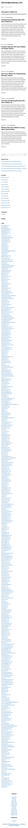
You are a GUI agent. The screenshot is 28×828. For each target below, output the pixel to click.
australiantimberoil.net (5, 314)
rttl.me (2, 776)
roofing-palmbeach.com (6, 332)
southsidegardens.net (5, 708)
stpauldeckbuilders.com (6, 663)
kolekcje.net (3, 410)
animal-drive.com (4, 606)
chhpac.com (3, 772)
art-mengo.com (4, 526)
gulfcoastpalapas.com (5, 615)
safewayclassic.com (5, 258)
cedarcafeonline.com (5, 238)
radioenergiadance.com (6, 288)
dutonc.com (3, 530)
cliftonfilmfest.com (5, 338)
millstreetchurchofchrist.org (7, 745)
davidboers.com (4, 627)
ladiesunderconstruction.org (7, 311)
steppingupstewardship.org (7, 684)
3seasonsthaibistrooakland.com (7, 417)
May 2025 (3, 193)
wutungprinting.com (5, 544)
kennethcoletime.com (5, 517)
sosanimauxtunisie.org (6, 283)
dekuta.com (3, 693)
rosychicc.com (4, 432)
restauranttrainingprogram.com (7, 398)
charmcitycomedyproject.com (7, 504)
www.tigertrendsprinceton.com (7, 644)
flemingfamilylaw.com (5, 761)
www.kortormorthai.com (6, 657)
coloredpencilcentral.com (6, 337)
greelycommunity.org (5, 492)
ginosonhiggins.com (5, 542)
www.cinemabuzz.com (6, 694)
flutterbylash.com (4, 751)
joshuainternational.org (6, 639)
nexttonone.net (4, 636)
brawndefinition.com (5, 472)
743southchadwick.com (6, 329)
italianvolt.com (4, 355)
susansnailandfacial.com (6, 641)
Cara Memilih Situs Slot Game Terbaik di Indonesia (11, 161)
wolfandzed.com (4, 691)
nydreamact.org (4, 268)
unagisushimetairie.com (6, 270)
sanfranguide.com (5, 451)
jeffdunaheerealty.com (5, 649)
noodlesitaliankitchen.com (6, 267)
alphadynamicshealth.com (6, 749)
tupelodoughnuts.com (5, 370)
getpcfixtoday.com (5, 273)
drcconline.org (4, 583)
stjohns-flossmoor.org (5, 560)
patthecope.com (4, 599)
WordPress (11, 825)
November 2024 (4, 207)
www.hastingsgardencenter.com (8, 705)
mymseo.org (3, 770)
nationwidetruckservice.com (7, 571)
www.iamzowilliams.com (6, 703)
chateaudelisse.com (5, 294)
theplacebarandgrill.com (6, 584)
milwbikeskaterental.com (6, 547)
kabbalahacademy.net (5, 380)
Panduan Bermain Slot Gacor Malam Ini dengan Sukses (13, 47)
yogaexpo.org (4, 420)
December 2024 (4, 205)
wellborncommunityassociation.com (8, 295)
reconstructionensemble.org (7, 565)
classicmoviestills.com (5, 444)
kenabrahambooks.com (6, 480)
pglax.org (3, 551)
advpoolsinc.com (4, 587)
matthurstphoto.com (5, 739)
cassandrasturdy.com (5, 441)
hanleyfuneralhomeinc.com (6, 373)
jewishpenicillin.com (5, 401)
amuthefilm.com (4, 483)
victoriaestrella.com (5, 575)
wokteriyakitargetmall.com (6, 392)
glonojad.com (4, 496)
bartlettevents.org (5, 303)
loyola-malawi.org (5, 431)
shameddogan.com (5, 620)
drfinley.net (3, 760)
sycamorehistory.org (5, 699)
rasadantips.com (4, 244)
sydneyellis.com (4, 395)
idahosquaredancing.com (6, 349)
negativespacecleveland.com (7, 553)
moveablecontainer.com (6, 304)
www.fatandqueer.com (6, 658)
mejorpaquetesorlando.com (7, 374)
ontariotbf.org (4, 262)
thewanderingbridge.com (6, 514)
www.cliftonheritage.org (6, 676)
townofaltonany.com (5, 550)
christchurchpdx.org (5, 478)
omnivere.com (4, 243)
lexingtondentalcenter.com (6, 393)
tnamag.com (4, 608)
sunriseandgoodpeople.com (7, 556)
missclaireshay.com (5, 225)
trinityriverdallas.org (5, 414)
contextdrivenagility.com (6, 507)
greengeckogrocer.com (6, 389)
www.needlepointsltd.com (6, 672)
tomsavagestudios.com (6, 402)
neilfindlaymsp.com (5, 580)
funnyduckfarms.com (5, 754)
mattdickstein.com (5, 630)
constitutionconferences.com (7, 597)
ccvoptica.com (4, 685)
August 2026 (4, 177)
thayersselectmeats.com (6, 611)
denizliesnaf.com (4, 596)
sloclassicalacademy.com (6, 465)
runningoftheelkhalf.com (6, 648)
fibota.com (3, 721)
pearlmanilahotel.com (5, 279)
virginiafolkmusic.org (5, 405)
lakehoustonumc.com (5, 633)
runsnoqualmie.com (5, 666)
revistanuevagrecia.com (6, 498)
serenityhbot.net (4, 638)
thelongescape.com (5, 532)
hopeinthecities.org (5, 437)
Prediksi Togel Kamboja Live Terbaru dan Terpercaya (11, 163)
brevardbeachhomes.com (6, 326)
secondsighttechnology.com (7, 386)
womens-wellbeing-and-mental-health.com (9, 404)
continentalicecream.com (6, 474)
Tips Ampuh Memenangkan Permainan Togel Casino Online (13, 166)
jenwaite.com (4, 755)
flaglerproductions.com (6, 471)
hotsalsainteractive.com (6, 236)
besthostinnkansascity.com (6, 781)
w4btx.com (3, 377)
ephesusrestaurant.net (6, 714)
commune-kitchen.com (6, 481)
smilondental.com (5, 381)
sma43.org (3, 678)
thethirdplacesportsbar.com (7, 712)
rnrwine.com (3, 763)
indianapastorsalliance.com (7, 590)
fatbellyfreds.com (4, 717)
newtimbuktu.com (5, 246)
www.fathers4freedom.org (6, 645)
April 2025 (3, 196)
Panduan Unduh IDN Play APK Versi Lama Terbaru (11, 170)
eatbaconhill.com (4, 249)
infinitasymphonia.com (6, 487)
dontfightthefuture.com (6, 334)
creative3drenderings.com (6, 623)
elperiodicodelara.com (5, 228)
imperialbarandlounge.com (6, 340)
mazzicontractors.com (5, 711)
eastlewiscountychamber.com (7, 462)
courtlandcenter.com (5, 578)
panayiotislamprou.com (6, 291)
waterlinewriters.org (5, 618)
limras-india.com (4, 227)
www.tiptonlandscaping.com (7, 682)
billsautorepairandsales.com (7, 731)
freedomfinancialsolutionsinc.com (8, 652)
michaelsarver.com (5, 387)
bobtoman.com (4, 282)
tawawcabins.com (5, 350)
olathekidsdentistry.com (6, 371)
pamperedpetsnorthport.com (7, 367)
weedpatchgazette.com (6, 362)
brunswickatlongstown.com (7, 520)
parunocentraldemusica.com (7, 724)
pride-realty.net (4, 748)
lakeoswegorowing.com (6, 764)
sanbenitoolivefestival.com (6, 443)
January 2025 (4, 202)
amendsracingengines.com (6, 655)
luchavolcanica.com (5, 568)
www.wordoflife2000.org (6, 347)
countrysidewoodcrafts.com (7, 259)
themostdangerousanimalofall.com (8, 457)
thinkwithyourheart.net (6, 343)
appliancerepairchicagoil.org (7, 261)
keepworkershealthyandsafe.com (8, 265)
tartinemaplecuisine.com (6, 521)
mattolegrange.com (5, 533)
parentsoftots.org (5, 621)
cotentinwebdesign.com (6, 309)
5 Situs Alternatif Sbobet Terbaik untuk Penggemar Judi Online (13, 168)
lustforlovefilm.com (5, 484)
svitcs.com (3, 600)
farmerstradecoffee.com (6, 624)
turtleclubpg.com (4, 572)
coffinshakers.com (5, 510)
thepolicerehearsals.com (6, 459)
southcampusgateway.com (6, 292)
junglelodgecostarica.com (6, 535)
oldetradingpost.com (5, 310)
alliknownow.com (4, 460)
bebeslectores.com (5, 313)
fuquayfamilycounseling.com (7, 766)
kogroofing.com (4, 285)
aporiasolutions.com (5, 612)
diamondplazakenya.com (6, 728)
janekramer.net (4, 523)
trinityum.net (4, 709)
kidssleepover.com (5, 252)
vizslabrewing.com (5, 358)
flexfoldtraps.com (4, 654)
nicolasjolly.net (4, 486)
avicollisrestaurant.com (6, 581)
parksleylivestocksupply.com (7, 425)
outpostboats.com (5, 434)
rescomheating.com (5, 778)
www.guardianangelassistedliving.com (9, 725)
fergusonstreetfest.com (6, 736)
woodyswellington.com (6, 715)
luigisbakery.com (4, 688)
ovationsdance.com (5, 407)
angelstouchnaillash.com (6, 379)
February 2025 (4, 200)
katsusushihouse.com (5, 490)
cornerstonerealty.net (5, 700)
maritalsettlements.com (6, 545)
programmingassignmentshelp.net (8, 250)
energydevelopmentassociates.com (8, 322)
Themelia (17, 825)
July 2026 (3, 179)
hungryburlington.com (5, 518)
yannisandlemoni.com (5, 361)
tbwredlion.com (4, 730)
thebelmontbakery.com (6, 256)
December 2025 (4, 191)
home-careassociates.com (6, 422)
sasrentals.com (4, 384)
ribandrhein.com (4, 408)
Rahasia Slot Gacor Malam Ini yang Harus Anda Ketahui (13, 128)
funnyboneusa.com (5, 562)
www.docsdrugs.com (5, 667)
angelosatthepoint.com (6, 588)
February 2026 (4, 186)
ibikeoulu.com (4, 508)
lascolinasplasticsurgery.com (7, 675)
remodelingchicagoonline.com (7, 679)
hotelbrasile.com (4, 300)
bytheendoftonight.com (6, 435)
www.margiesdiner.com (6, 669)
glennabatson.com (5, 468)
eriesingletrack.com (5, 365)
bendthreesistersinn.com (6, 559)
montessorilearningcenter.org (7, 734)
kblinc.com (3, 364)
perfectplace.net (4, 416)
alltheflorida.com (4, 740)
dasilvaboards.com (5, 466)
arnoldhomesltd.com (5, 335)
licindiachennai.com (5, 231)
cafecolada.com (4, 446)
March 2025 (3, 198)
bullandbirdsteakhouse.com (7, 673)
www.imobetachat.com (6, 629)
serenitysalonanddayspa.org (7, 237)
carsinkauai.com (4, 743)
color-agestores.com (5, 428)
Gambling (3, 214)
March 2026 (3, 184)
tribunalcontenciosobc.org (6, 463)
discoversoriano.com (5, 447)
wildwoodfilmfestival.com (6, 297)
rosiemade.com (4, 368)
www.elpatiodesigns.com (6, 718)
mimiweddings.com (5, 779)
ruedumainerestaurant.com (6, 493)
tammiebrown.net (5, 529)
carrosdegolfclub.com (5, 320)
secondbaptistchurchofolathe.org (8, 769)
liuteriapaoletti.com (5, 554)
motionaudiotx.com (5, 775)
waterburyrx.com (4, 585)
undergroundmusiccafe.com (7, 784)
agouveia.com (4, 767)
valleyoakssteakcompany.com (7, 591)
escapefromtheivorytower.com (7, 328)
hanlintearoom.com (5, 752)
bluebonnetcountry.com (6, 276)
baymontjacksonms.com (6, 548)
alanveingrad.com (5, 541)
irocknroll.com (4, 346)
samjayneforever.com (5, 737)
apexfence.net (4, 786)
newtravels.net (4, 253)
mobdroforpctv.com (5, 440)
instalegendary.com (5, 264)
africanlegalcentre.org (5, 489)
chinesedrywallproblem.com (7, 557)
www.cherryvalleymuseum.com (7, 307)
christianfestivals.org (5, 536)
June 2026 (3, 182)
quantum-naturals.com (6, 733)
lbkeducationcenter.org (6, 413)
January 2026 (4, 189)
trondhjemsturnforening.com (7, 727)
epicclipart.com (4, 277)
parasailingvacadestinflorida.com (8, 746)
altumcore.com (4, 605)
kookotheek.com (4, 289)
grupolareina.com (4, 306)
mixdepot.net (4, 696)
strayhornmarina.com (5, 469)
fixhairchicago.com (5, 594)
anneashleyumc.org (5, 660)
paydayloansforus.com (6, 255)
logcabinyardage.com (5, 626)
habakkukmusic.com (5, 635)
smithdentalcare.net (5, 782)
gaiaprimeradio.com (5, 527)
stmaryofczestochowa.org (6, 511)
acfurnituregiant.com (5, 240)
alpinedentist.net (4, 286)
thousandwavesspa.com (6, 577)
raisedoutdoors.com (5, 341)
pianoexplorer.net (4, 706)
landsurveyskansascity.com (7, 661)
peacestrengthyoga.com (6, 651)
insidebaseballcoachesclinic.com (7, 742)
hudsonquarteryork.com (6, 720)
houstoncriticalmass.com (6, 456)
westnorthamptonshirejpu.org (7, 298)
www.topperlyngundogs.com (7, 647)
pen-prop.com (4, 642)
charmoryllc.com (4, 453)
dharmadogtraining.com (6, 773)
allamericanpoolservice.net (6, 399)
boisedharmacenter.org (6, 426)
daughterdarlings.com (5, 233)
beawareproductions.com (6, 505)
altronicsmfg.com (4, 247)
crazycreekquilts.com (5, 475)
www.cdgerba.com (5, 722)
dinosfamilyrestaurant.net (6, 316)
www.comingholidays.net (6, 450)
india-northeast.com (5, 331)
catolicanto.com (4, 411)
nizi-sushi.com (4, 524)
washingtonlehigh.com (6, 687)
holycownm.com (4, 569)
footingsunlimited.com (5, 664)
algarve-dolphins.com (5, 539)
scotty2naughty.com (5, 501)
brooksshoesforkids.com (6, 609)
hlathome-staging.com (5, 390)
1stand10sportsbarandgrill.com (7, 375)
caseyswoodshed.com (5, 593)
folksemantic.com (5, 352)
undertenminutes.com (5, 242)
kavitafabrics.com (5, 566)
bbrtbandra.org (4, 274)
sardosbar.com (4, 353)
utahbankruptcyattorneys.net (7, 344)
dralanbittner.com (5, 359)
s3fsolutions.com (4, 325)
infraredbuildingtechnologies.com (8, 317)
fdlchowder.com (4, 670)
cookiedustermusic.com (6, 563)
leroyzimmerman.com (5, 758)
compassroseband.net (5, 603)
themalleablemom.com (6, 516)
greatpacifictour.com (5, 574)
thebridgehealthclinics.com (6, 617)
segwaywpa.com (4, 614)
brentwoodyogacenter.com (6, 681)
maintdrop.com (4, 280)
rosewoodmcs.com (5, 697)
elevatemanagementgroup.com (7, 757)
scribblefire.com (4, 419)
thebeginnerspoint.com (6, 448)
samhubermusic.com (5, 785)
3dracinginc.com (4, 454)
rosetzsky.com (4, 495)
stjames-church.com (5, 499)
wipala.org (3, 429)
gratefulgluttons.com (5, 438)
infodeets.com (4, 234)
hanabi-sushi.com (5, 690)
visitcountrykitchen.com (6, 538)
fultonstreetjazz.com (5, 301)
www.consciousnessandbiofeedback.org (9, 702)
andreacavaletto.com (5, 423)
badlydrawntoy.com (5, 632)
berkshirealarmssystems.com (7, 356)
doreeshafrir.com (4, 502)
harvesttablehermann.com (6, 319)
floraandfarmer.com (5, 323)
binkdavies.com (4, 477)
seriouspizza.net (4, 602)
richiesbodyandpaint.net (6, 230)
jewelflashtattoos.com (5, 271)
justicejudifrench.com (5, 512)
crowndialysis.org (4, 396)
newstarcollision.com (5, 383)
